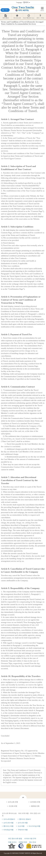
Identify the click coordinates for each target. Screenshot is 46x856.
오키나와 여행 (8, 823)
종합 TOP (5, 10)
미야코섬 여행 (8, 830)
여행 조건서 (12, 842)
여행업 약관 (23, 842)
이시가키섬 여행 (34, 826)
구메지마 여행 (23, 830)
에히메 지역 (35, 806)
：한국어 (22, 2)
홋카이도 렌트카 (25, 819)
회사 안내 (32, 842)
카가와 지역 (13, 806)
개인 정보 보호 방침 (15, 838)
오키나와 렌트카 (9, 819)
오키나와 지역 (13, 802)
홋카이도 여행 (8, 826)
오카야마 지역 (35, 802)
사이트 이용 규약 (30, 838)
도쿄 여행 (21, 826)
